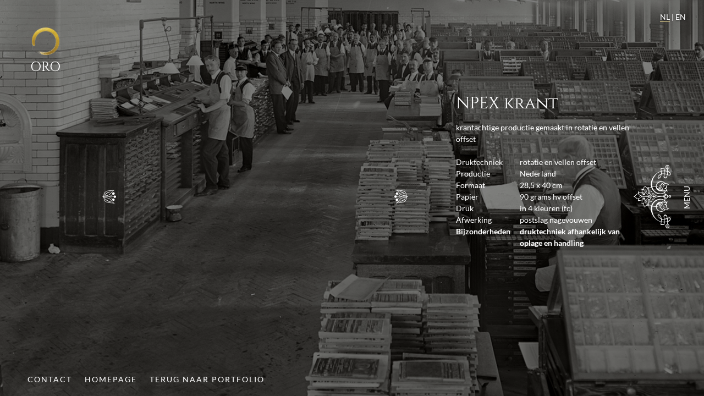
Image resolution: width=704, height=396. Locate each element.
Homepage (111, 379)
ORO (45, 66)
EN (680, 16)
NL (665, 16)
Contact (50, 379)
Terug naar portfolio (207, 379)
